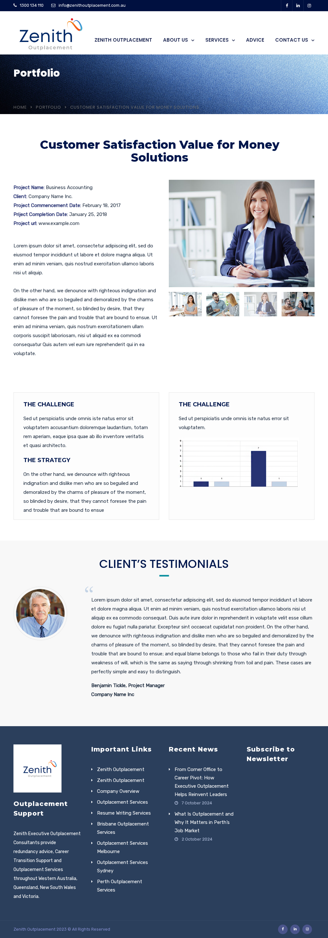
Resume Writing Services (124, 813)
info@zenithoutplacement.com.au (92, 5)
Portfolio (48, 107)
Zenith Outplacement (123, 40)
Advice (255, 40)
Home (20, 107)
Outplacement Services (122, 802)
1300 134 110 (32, 5)
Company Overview (118, 791)
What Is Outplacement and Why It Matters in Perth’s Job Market (204, 822)
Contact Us (291, 40)
